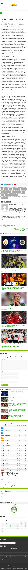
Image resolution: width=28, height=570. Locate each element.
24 (2, 528)
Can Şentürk (5, 23)
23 (25, 526)
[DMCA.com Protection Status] (14, 509)
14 (17, 525)
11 (6, 525)
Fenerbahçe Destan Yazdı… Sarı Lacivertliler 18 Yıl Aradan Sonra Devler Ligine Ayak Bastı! (13, 269)
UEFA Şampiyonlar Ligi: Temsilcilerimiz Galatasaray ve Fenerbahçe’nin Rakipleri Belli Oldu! (13, 251)
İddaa (2, 496)
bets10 (12, 190)
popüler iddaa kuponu (16, 196)
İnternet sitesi (4, 379)
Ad (2, 371)
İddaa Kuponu (13, 24)
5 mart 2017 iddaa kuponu (20, 187)
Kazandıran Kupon (20, 193)
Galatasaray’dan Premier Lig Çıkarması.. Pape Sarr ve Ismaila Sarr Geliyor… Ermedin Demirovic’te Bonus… (13, 288)
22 (21, 526)
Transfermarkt (3, 498)
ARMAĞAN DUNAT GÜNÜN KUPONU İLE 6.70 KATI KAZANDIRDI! (19, 229)
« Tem (2, 531)
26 (10, 528)
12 (10, 525)
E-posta (2, 375)
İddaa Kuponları (8, 24)
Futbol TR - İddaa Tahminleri (15, 565)
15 (21, 525)
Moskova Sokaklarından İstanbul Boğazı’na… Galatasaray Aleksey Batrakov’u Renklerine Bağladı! (13, 307)
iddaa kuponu (12, 193)
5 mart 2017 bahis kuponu (8, 187)
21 (17, 526)
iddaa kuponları (4, 193)
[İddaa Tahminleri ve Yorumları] (14, 5)
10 (2, 525)
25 (6, 528)
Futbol (7, 15)
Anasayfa (3, 15)
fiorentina (23, 190)
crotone (17, 190)
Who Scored (3, 494)
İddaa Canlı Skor (4, 493)
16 (25, 525)
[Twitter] (14, 566)
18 (6, 526)
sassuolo (25, 196)
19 (10, 526)
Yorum (3, 359)
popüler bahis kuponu (5, 196)
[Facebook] (13, 566)
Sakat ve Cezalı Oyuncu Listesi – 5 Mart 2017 (9, 225)
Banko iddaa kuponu (5, 190)
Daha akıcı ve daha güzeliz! (8, 12)
